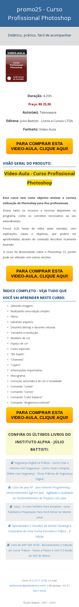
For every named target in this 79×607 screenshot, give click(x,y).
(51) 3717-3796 (38, 580)
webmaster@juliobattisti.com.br (27, 585)
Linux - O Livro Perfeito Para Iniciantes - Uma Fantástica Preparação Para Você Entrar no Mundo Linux (39, 512)
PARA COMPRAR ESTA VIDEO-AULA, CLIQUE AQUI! (39, 146)
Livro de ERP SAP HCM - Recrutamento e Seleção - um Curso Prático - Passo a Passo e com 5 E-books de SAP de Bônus (40, 550)
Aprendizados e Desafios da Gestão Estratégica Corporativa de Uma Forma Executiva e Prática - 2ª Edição (39, 531)
